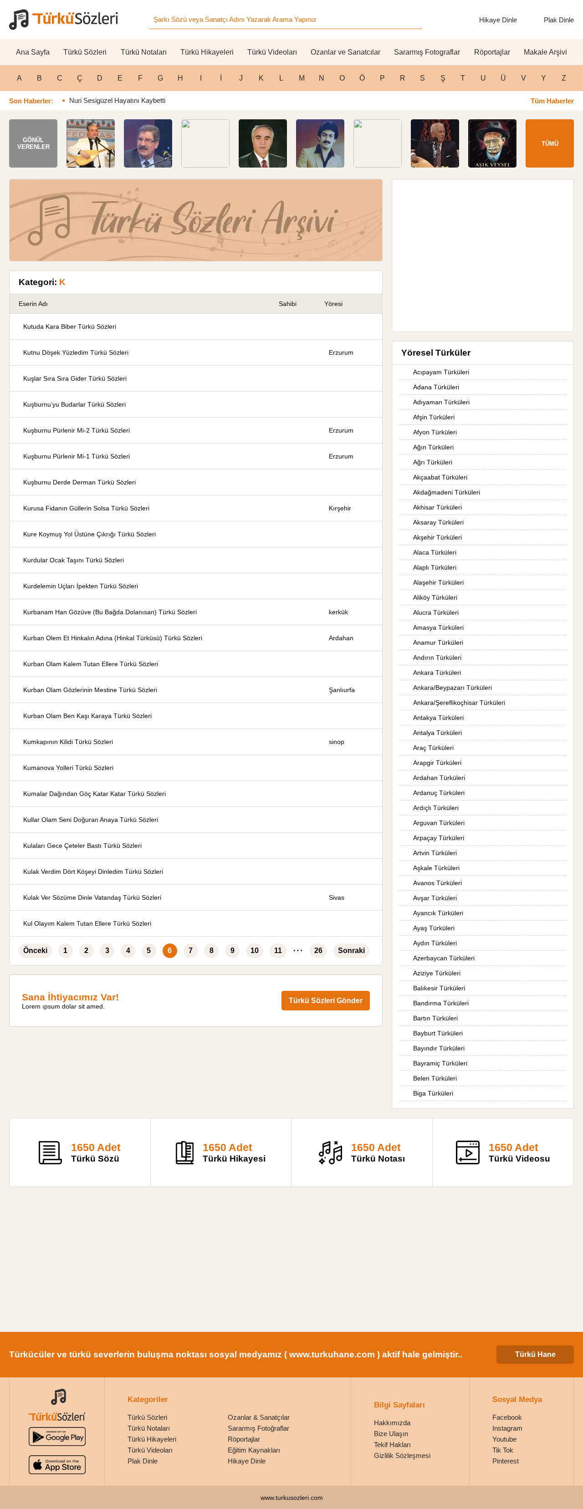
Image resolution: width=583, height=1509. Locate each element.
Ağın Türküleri (433, 447)
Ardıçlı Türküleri (436, 807)
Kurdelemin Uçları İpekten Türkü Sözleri (80, 586)
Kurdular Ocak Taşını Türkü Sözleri (73, 560)
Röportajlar (492, 52)
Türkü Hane (535, 1354)
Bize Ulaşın (391, 1434)
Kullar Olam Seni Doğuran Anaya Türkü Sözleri (90, 819)
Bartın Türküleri (435, 1018)
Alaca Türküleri (434, 552)
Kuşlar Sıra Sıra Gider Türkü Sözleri (75, 378)
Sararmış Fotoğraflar (258, 1428)
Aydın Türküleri (435, 943)
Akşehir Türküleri (437, 537)
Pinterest (505, 1461)
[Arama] (412, 19)
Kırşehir (340, 508)
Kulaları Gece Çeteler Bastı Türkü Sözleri (82, 845)
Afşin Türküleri (434, 417)
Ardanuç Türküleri (439, 792)
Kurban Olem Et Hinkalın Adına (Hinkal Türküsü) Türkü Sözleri (112, 638)
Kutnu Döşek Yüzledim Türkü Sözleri (75, 352)
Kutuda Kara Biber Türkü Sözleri (69, 326)
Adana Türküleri (436, 387)
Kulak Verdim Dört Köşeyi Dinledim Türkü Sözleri (93, 871)
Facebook (507, 1417)
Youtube (504, 1439)
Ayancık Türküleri (438, 913)
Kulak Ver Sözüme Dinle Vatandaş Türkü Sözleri (92, 897)
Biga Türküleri (433, 1093)
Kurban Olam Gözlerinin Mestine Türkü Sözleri (90, 689)
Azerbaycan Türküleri (444, 958)
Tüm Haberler (552, 101)
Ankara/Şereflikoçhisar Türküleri (459, 702)
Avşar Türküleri (435, 898)
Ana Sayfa (33, 52)
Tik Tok (502, 1450)
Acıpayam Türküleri (441, 372)
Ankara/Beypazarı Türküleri (452, 687)
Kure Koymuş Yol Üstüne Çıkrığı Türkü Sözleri (89, 534)
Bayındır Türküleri (439, 1048)
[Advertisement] (482, 250)
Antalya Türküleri (437, 732)
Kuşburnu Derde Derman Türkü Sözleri (79, 482)
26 (318, 950)
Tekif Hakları (392, 1444)
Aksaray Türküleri (438, 522)
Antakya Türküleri (438, 717)
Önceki (35, 950)
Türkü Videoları (272, 52)
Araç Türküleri (433, 747)
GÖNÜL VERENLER (33, 143)
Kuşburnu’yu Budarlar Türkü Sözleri (74, 404)
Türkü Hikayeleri (207, 52)
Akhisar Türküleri (437, 507)
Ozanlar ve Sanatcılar (345, 52)
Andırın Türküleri (437, 657)
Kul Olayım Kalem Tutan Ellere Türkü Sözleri (87, 923)
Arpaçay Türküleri (438, 837)
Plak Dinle (559, 20)
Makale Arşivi (545, 52)
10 (255, 950)
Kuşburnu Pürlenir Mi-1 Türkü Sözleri (76, 456)
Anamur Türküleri (438, 642)
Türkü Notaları (144, 52)
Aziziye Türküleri (436, 973)
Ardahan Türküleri (439, 777)
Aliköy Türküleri (435, 597)
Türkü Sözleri (85, 52)
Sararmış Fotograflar (427, 52)
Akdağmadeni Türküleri (446, 492)
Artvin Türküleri (435, 852)
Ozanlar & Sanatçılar (259, 1417)
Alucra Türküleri (436, 612)
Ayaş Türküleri (434, 928)
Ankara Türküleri (437, 672)
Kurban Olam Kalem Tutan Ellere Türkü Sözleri (90, 664)
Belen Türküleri (435, 1078)
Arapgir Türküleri (437, 762)
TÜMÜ (550, 143)
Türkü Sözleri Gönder (326, 1000)
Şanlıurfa (342, 689)
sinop (336, 741)
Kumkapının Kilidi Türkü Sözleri (68, 741)
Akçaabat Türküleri (440, 477)
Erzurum (341, 352)
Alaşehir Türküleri (438, 582)
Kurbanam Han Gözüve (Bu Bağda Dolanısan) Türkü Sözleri (110, 612)
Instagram (507, 1428)
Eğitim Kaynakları (254, 1450)
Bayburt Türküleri (438, 1033)
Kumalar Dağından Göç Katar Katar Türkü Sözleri (94, 793)
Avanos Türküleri (437, 883)
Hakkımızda (392, 1423)
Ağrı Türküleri (432, 462)
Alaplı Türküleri (434, 567)
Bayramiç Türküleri (440, 1063)
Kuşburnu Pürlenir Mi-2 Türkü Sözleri (76, 430)
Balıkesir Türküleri (439, 988)
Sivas (336, 897)
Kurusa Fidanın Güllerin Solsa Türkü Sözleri (86, 508)
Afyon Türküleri (435, 432)
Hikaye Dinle (498, 20)
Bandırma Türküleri (441, 1003)
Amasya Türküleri (438, 627)
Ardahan (341, 638)
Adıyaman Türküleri (441, 402)
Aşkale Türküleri (436, 868)
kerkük (338, 612)
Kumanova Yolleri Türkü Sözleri (68, 767)
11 (278, 950)
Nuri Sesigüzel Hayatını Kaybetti (117, 100)
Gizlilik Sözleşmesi (402, 1455)
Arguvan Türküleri (439, 822)
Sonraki (351, 950)
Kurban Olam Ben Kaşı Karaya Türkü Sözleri (87, 715)
